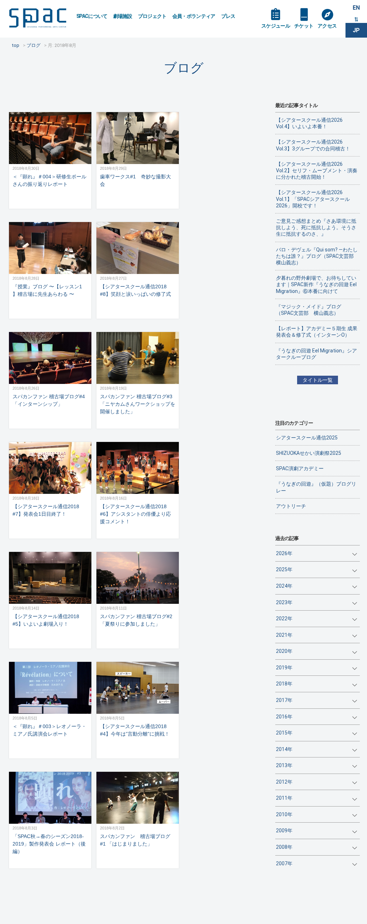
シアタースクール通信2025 (307, 438)
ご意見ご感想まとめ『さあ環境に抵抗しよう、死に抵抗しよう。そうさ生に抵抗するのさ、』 (316, 227)
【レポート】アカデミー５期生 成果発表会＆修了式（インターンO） (316, 332)
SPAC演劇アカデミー (300, 468)
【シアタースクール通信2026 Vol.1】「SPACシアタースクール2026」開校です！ (313, 198)
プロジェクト (152, 16)
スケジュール (275, 26)
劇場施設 (122, 16)
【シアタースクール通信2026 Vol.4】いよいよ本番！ (309, 123)
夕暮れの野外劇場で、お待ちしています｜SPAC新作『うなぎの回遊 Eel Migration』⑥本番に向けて (316, 284)
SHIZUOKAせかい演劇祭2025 (308, 453)
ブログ (184, 68)
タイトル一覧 (317, 380)
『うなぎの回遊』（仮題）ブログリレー (316, 487)
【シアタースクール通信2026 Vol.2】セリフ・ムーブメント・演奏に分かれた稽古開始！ (316, 170)
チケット (303, 26)
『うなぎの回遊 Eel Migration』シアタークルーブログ (316, 354)
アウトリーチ (291, 506)
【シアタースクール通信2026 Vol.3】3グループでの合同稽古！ (313, 145)
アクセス (327, 26)
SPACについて (92, 16)
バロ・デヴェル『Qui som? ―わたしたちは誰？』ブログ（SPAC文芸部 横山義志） (317, 256)
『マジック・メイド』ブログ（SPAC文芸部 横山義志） (308, 310)
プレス (228, 16)
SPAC (37, 18)
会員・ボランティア (193, 16)
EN (356, 7)
